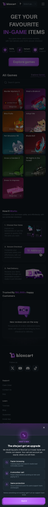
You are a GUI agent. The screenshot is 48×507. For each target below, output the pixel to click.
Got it (24, 501)
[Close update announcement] (44, 427)
